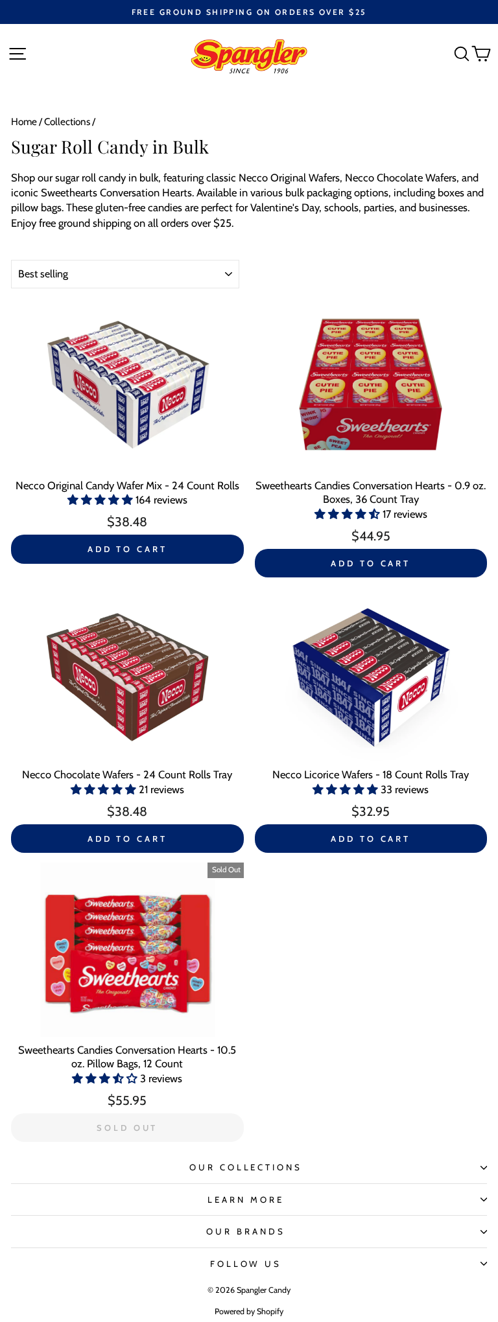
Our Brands (245, 1231)
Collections (67, 121)
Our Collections (246, 1167)
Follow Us (246, 1263)
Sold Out (127, 1127)
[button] (101, 499)
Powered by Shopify (249, 1311)
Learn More (246, 1199)
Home (24, 121)
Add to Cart (127, 549)
